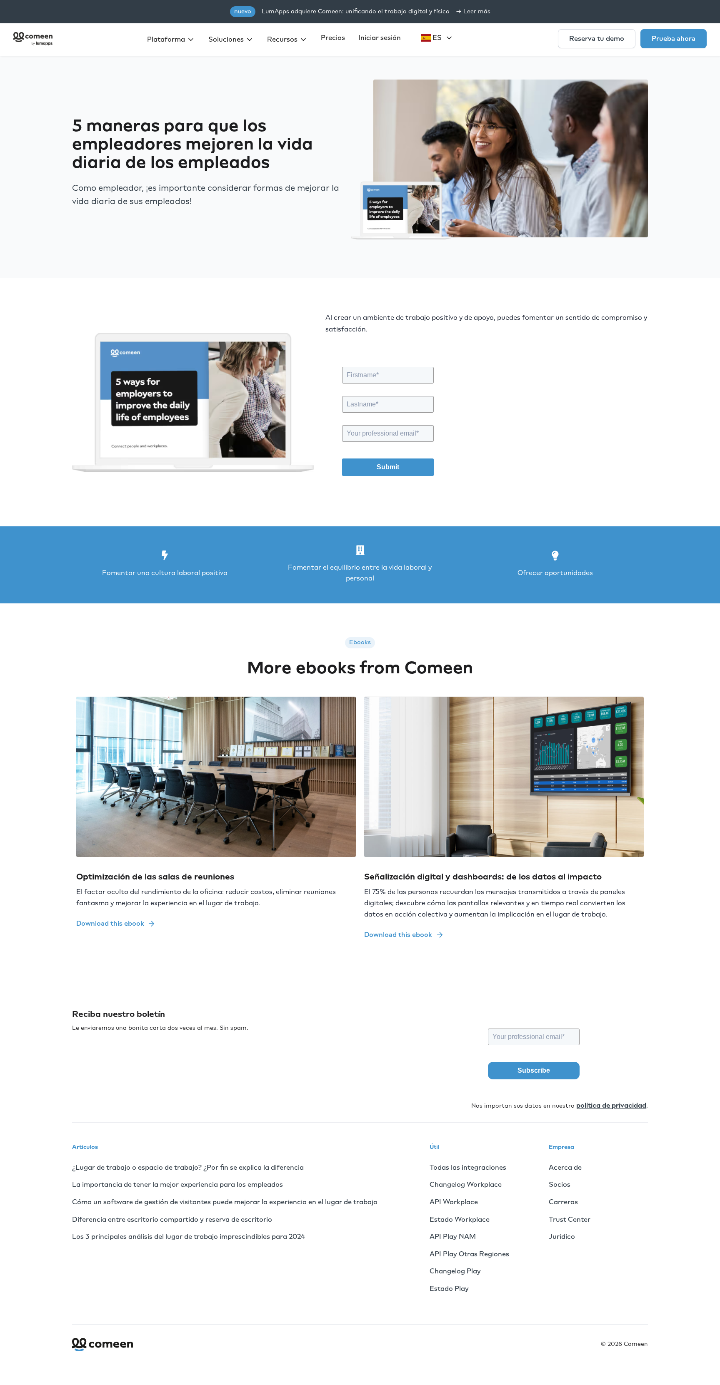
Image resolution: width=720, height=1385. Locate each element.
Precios (333, 38)
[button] (171, 39)
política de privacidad (611, 1105)
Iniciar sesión (379, 38)
